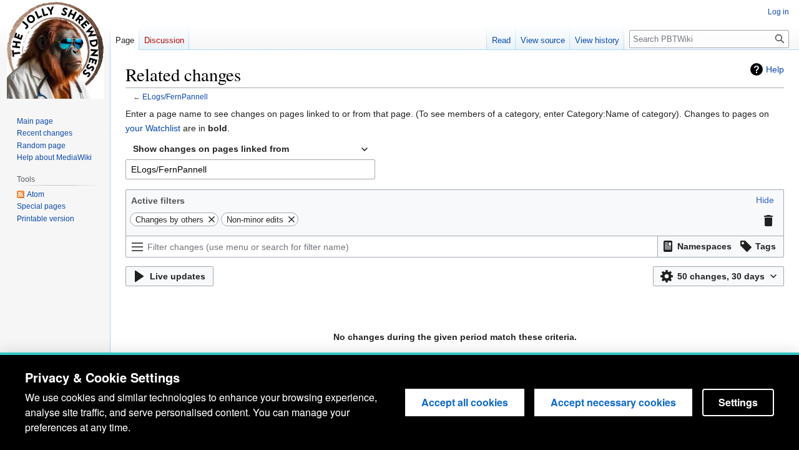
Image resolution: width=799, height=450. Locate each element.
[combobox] (250, 149)
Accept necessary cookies (613, 402)
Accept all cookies (464, 402)
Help (775, 69)
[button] (765, 200)
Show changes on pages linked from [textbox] (211, 149)
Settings (738, 402)
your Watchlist (152, 128)
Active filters (158, 201)
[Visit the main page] (55, 50)
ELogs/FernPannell (175, 96)
